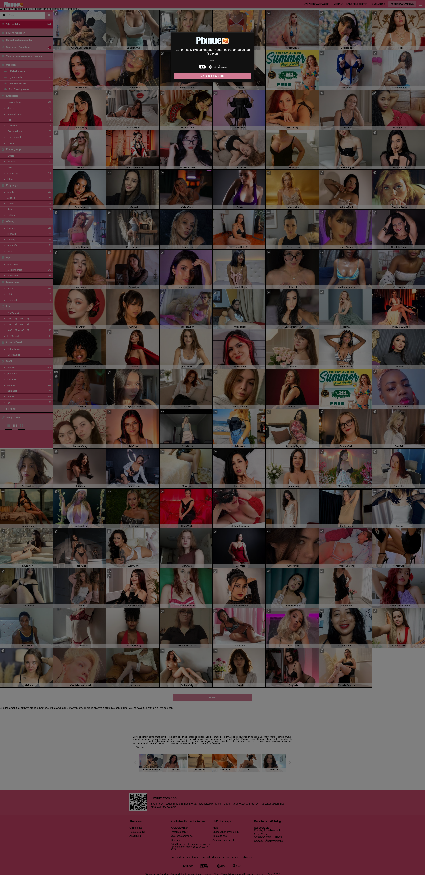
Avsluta (212, 60)
